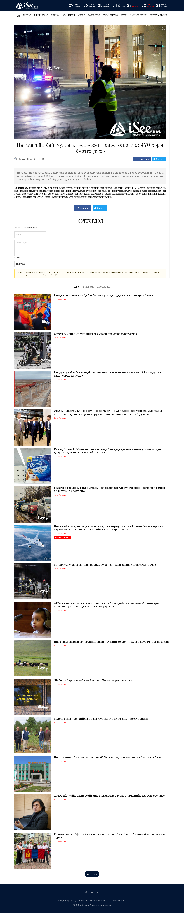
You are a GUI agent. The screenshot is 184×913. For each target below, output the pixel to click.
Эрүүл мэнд (69, 15)
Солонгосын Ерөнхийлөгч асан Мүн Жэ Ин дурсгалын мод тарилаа (101, 718)
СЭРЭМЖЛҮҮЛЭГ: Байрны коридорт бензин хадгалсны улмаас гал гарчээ (105, 564)
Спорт (81, 15)
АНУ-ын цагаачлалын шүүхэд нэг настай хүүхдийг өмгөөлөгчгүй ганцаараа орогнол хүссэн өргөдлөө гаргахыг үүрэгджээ (107, 605)
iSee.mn (22, 159)
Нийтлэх (20, 263)
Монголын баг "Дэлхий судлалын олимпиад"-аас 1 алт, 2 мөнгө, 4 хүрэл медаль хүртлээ (109, 836)
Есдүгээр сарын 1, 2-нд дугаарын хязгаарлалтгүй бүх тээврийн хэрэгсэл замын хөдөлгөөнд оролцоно (109, 489)
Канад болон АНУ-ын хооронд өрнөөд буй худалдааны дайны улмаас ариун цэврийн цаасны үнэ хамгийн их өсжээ (107, 451)
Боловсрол (94, 15)
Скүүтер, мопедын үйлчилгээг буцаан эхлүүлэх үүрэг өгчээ (95, 333)
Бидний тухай (65, 900)
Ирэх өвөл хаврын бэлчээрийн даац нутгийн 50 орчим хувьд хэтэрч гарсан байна (111, 641)
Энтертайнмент (158, 15)
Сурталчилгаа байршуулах (92, 900)
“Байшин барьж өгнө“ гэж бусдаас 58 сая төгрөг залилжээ (94, 680)
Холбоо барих (118, 900)
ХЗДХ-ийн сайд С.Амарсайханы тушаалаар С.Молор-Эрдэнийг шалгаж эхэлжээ (109, 795)
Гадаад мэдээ (110, 15)
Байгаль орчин (138, 15)
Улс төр (27, 15)
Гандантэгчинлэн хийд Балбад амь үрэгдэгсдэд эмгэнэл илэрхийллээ (103, 295)
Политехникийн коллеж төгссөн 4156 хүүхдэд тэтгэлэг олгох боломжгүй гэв (107, 757)
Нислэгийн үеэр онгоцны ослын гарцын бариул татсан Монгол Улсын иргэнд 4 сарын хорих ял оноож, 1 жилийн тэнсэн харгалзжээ (110, 528)
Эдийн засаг (41, 15)
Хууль (124, 15)
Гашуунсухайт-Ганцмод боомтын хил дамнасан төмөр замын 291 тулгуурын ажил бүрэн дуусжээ (108, 374)
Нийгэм (55, 15)
